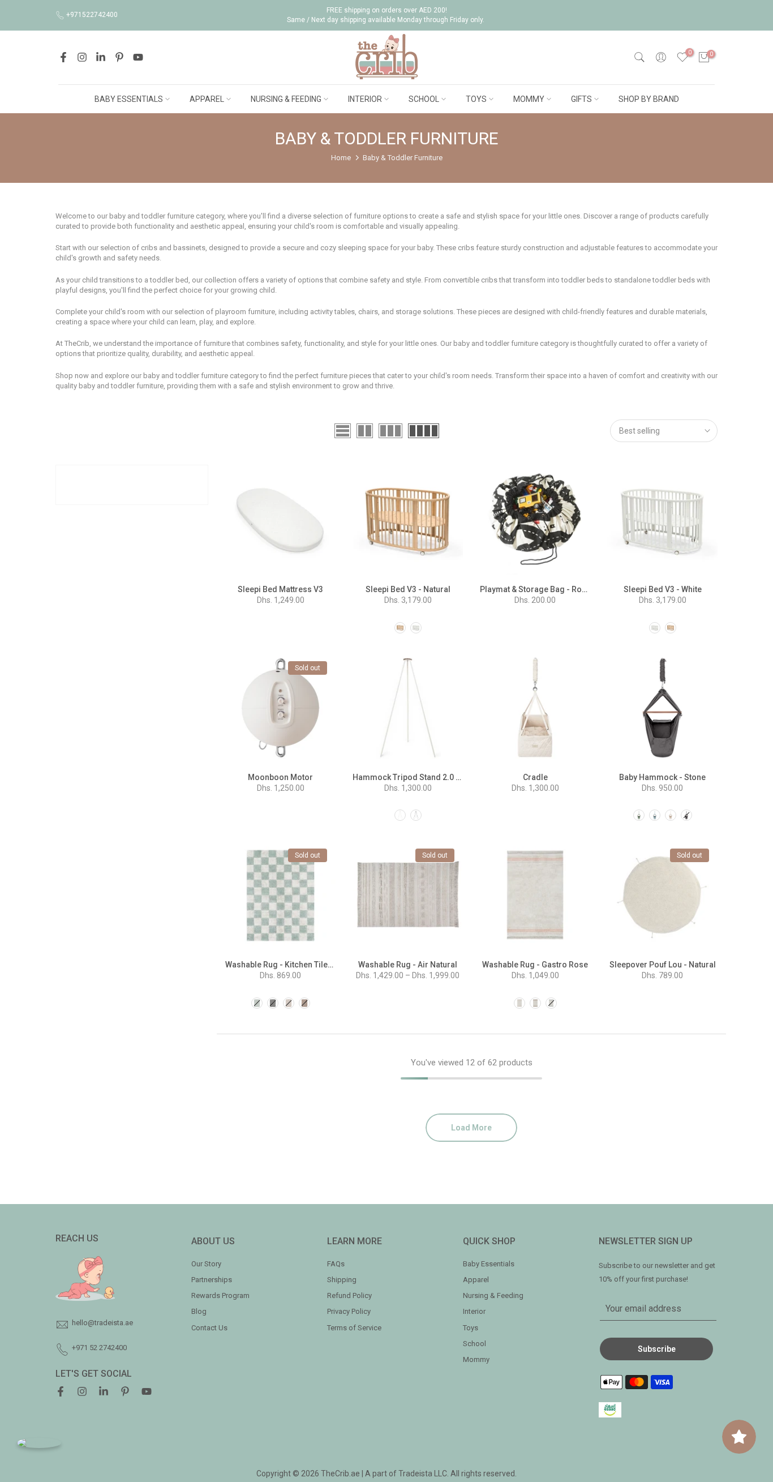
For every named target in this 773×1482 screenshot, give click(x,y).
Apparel (476, 1279)
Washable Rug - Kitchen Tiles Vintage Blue (302, 964)
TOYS (476, 99)
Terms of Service (354, 1327)
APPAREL (207, 99)
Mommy (476, 1359)
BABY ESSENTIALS (129, 99)
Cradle (535, 777)
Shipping (342, 1279)
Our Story (206, 1264)
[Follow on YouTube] (138, 57)
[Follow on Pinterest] (119, 57)
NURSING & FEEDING (286, 99)
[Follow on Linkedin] (101, 57)
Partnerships (211, 1279)
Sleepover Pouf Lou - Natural (662, 964)
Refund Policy (349, 1295)
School (474, 1343)
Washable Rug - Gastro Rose (535, 964)
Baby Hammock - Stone (662, 777)
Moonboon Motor (280, 777)
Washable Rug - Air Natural (407, 964)
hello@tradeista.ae (102, 1322)
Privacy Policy (349, 1311)
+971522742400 (92, 15)
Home (341, 157)
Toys (470, 1327)
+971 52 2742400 (99, 1347)
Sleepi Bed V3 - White (663, 589)
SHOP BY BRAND (649, 99)
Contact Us (209, 1327)
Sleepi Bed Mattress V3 (280, 589)
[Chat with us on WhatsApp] (39, 1443)
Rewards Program (220, 1295)
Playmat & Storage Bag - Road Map (544, 589)
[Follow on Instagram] (82, 57)
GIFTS (581, 99)
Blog (199, 1311)
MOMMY (528, 99)
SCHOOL (424, 99)
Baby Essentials (488, 1264)
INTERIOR (365, 99)
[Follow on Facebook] (63, 57)
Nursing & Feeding (493, 1295)
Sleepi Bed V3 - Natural (408, 589)
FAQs (336, 1264)
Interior (474, 1311)
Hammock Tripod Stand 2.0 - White (417, 777)
